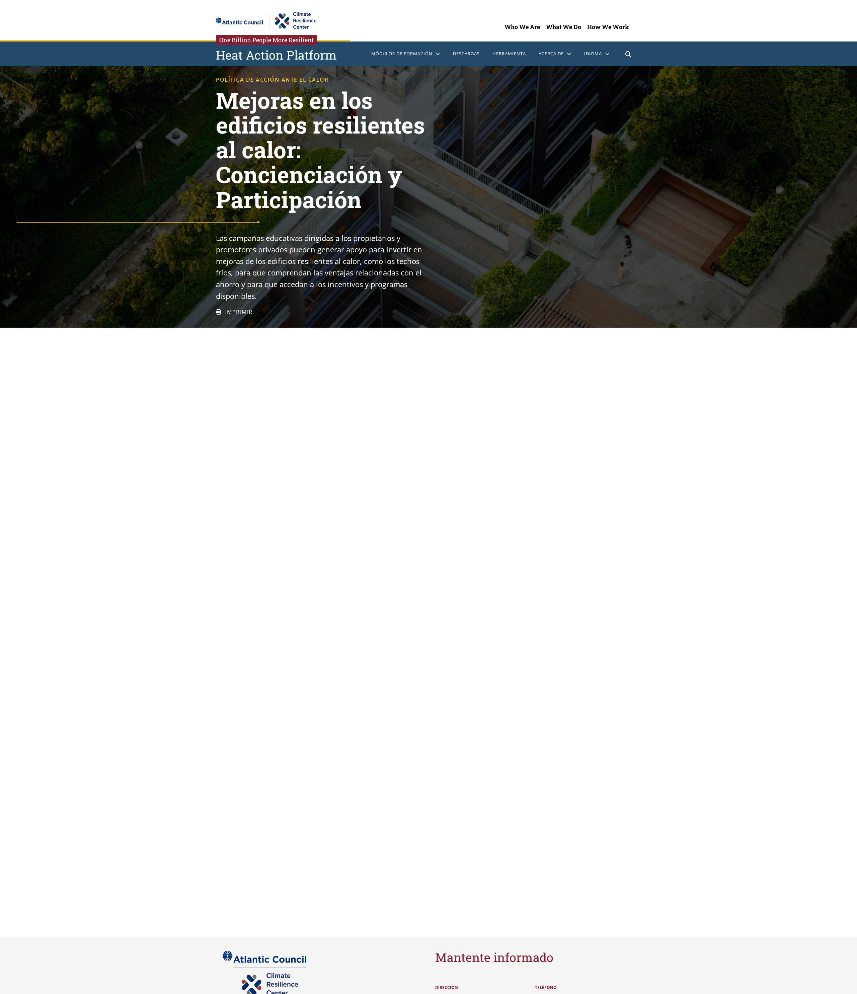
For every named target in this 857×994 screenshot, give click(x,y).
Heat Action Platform (276, 55)
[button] (628, 55)
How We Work (608, 27)
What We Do (563, 27)
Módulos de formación (402, 54)
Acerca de (551, 54)
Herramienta (509, 54)
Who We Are (522, 27)
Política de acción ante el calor (272, 79)
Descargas (466, 54)
